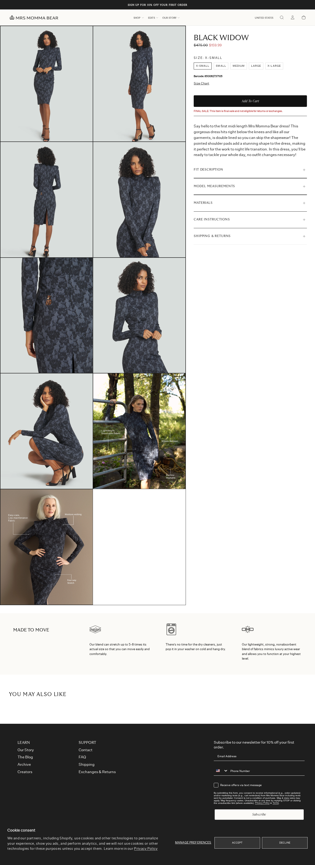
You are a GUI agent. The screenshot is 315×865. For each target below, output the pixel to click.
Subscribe (259, 814)
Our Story (169, 18)
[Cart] (303, 17)
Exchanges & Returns (97, 772)
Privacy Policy (146, 848)
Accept (237, 842)
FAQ (82, 757)
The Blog (25, 757)
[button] (264, 18)
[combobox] (221, 770)
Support (87, 743)
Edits (151, 18)
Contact (85, 750)
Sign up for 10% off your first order (157, 5)
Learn (24, 743)
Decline (285, 842)
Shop (137, 18)
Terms (276, 803)
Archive (24, 764)
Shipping (87, 764)
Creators (25, 772)
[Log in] (292, 17)
